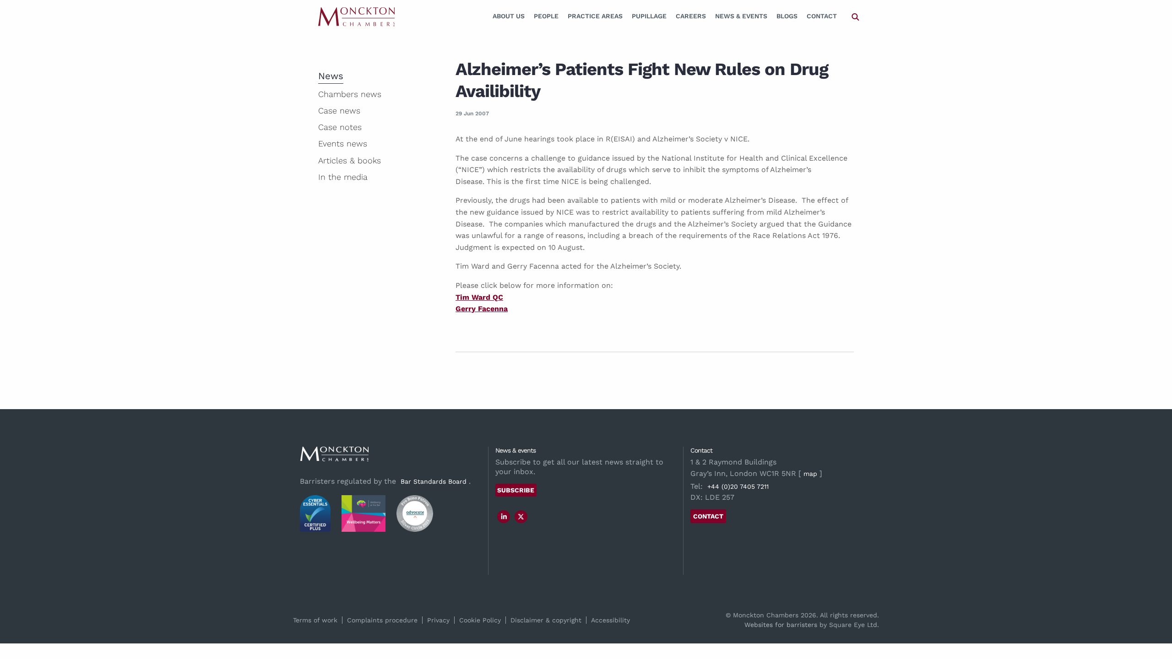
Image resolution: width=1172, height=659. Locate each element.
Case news (339, 110)
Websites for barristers (780, 624)
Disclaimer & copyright (545, 620)
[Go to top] (1155, 614)
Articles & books (349, 160)
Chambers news (349, 94)
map (810, 473)
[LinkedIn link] (504, 516)
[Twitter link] (521, 516)
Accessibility (610, 620)
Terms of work (315, 620)
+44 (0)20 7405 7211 (738, 486)
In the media (343, 177)
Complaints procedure (382, 620)
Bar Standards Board (434, 481)
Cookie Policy (480, 620)
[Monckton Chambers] (356, 16)
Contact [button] (708, 516)
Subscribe (515, 490)
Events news (342, 143)
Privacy (438, 620)
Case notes (340, 127)
